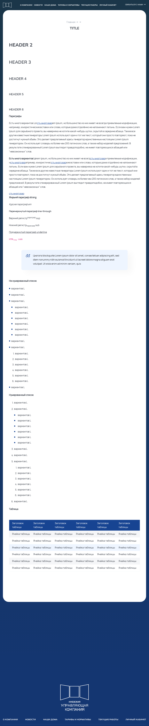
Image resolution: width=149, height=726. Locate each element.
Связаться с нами (134, 4)
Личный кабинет (107, 5)
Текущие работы (89, 5)
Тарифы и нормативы (68, 5)
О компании (26, 5)
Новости (38, 5)
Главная (70, 22)
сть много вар (44, 123)
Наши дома (50, 5)
